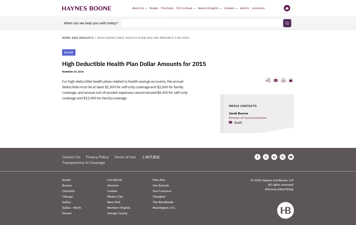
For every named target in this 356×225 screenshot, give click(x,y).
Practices (167, 8)
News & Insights (208, 8)
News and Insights (78, 37)
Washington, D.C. (164, 207)
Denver (67, 213)
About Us (138, 8)
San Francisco (162, 191)
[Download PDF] (283, 80)
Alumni (244, 8)
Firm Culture (184, 8)
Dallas (66, 202)
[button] (291, 80)
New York (113, 202)
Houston (113, 185)
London (112, 191)
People (153, 8)
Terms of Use (125, 156)
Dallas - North (71, 207)
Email (238, 122)
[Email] (275, 80)
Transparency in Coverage (83, 162)
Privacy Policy (97, 156)
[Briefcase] (287, 8)
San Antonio (161, 185)
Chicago (67, 196)
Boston (67, 185)
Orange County (117, 213)
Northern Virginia (118, 207)
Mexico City (115, 196)
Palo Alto (159, 180)
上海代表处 (150, 156)
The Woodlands (163, 202)
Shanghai (159, 196)
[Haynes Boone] (86, 8)
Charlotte (68, 191)
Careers (229, 8)
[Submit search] (287, 23)
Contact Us (71, 156)
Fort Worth (114, 180)
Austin (66, 180)
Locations (258, 8)
